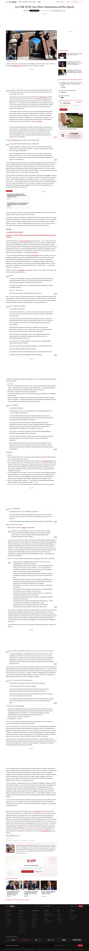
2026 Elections (21, 913)
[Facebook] (46, 906)
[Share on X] (52, 11)
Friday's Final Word (65, 95)
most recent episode (33, 255)
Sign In (72, 906)
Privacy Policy (15, 949)
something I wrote (17, 65)
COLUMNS (24, 1)
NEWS (20, 1)
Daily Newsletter (73, 917)
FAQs (76, 906)
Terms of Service (8, 949)
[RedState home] (10, 906)
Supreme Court (21, 929)
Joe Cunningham (35, 919)
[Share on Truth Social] (55, 11)
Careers (58, 917)
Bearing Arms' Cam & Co (49, 921)
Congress (20, 915)
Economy (20, 919)
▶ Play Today (63, 109)
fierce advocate (16, 140)
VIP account (21, 827)
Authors (7, 925)
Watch (7, 917)
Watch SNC (72, 919)
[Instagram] (44, 906)
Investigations (8, 919)
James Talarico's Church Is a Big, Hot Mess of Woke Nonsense (75, 54)
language (22, 270)
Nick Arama (26, 896)
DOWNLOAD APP (60, 1)
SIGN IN (68, 1)
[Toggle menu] (6, 2)
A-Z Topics (21, 910)
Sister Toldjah (34, 927)
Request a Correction (26, 949)
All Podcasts (46, 923)
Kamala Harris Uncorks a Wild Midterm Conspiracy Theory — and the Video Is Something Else (74, 63)
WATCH (30, 1)
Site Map (32, 949)
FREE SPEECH (32, 840)
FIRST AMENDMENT (24, 840)
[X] (41, 906)
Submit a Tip (59, 919)
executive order (47, 461)
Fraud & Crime (21, 925)
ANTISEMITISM (9, 840)
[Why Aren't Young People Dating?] (70, 120)
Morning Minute (9, 921)
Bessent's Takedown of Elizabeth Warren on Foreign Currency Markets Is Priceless (49, 892)
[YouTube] (49, 906)
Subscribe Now (38, 871)
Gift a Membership (73, 915)
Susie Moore (26, 10)
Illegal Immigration (22, 927)
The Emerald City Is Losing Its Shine (68, 90)
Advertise (59, 915)
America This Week (24, 241)
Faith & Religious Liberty (23, 921)
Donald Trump (21, 917)
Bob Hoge (8, 896)
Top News (8, 913)
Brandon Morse (34, 921)
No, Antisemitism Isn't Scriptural (14, 232)
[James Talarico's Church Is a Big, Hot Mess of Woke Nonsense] (62, 56)
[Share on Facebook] (57, 11)
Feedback (20, 949)
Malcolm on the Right (48, 913)
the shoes (39, 121)
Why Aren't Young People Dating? (67, 129)
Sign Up (80, 945)
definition (24, 527)
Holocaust (41, 97)
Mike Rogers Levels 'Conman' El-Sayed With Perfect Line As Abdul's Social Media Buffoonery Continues (74, 71)
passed (28, 185)
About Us (59, 913)
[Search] (80, 2)
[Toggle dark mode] (83, 2)
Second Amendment (22, 931)
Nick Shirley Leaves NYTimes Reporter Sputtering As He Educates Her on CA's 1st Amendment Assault (13, 893)
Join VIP (80, 906)
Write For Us (59, 921)
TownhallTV (8, 923)
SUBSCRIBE (74, 1)
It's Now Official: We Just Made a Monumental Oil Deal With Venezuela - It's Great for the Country (31, 893)
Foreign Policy (21, 923)
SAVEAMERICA (46, 830)
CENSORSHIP (15, 840)
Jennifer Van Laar (35, 915)
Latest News (8, 915)
